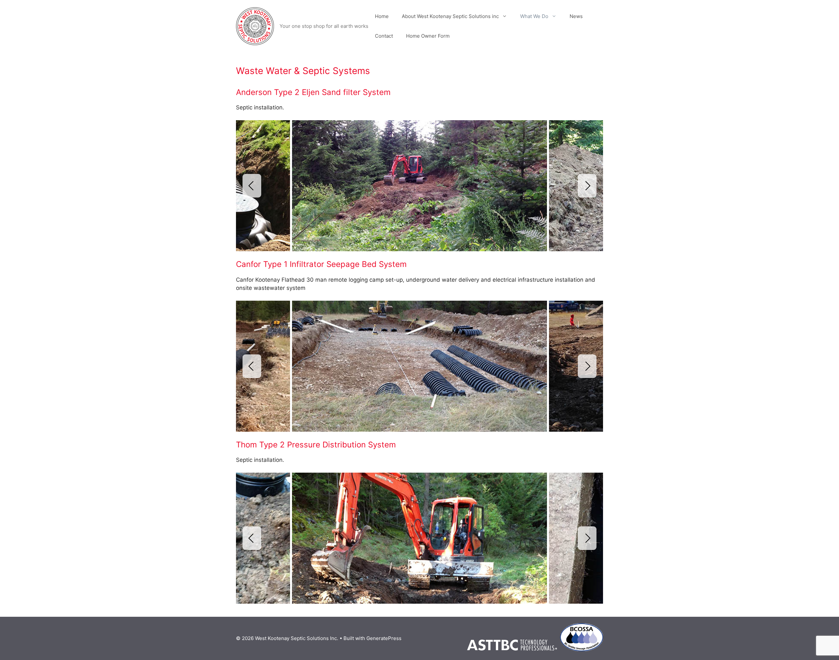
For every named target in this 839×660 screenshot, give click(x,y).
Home (382, 16)
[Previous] (252, 186)
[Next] (587, 186)
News (576, 16)
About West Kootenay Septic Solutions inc (450, 16)
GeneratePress (383, 638)
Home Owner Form (428, 36)
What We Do (534, 16)
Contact (384, 36)
